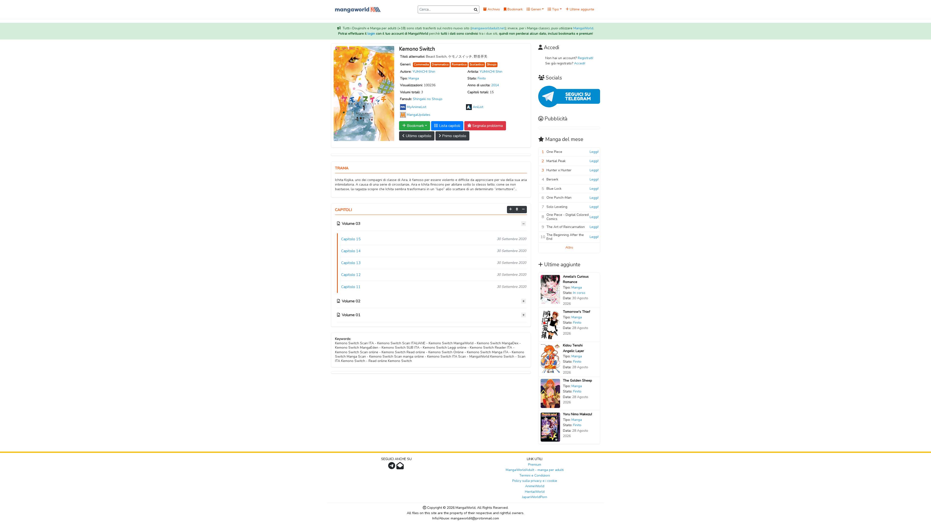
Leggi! (594, 151)
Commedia (421, 64)
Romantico (459, 64)
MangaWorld (583, 28)
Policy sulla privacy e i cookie (534, 480)
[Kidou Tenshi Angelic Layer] (550, 358)
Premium (534, 464)
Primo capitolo (453, 136)
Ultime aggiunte (581, 9)
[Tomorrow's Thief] (550, 324)
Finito (482, 78)
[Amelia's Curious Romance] (550, 289)
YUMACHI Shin (423, 71)
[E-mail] (400, 467)
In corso (579, 292)
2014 (495, 85)
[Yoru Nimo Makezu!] (550, 427)
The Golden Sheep (577, 380)
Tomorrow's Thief (576, 311)
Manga (414, 78)
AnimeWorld (534, 486)
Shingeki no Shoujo (427, 99)
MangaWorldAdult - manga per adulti (535, 470)
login (371, 33)
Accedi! (579, 63)
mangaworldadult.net (488, 28)
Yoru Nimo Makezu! (577, 414)
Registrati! (585, 58)
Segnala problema (487, 125)
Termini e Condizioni (534, 475)
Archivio (493, 9)
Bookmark (514, 9)
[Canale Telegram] (392, 467)
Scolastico (477, 64)
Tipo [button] (555, 9)
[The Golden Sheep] (550, 393)
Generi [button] (535, 9)
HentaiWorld (535, 491)
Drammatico (440, 64)
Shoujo (492, 64)
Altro (569, 247)
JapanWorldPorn (534, 497)
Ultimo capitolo (418, 136)
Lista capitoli (449, 125)
